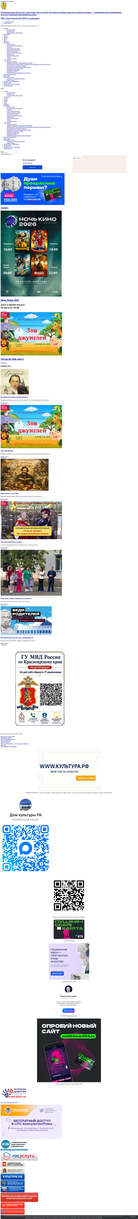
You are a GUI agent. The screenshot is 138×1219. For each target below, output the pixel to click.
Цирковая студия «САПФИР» (12, 84)
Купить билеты (8, 86)
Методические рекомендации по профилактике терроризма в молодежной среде (29, 64)
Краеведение (10, 54)
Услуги (6, 35)
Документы (7, 34)
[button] (69, 88)
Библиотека (7, 43)
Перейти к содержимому (7, 1)
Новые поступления (12, 51)
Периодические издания (13, 50)
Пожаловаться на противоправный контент (19, 67)
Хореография (7, 83)
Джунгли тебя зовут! (12, 358)
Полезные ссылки (12, 58)
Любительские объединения (14, 33)
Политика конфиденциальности (9, 1102)
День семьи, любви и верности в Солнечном (16, 598)
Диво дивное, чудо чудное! (10, 493)
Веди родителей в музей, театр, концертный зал (17, 637)
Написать (32, 167)
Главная (6, 28)
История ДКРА (11, 30)
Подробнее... (4, 311)
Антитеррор (7, 60)
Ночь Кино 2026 (10, 300)
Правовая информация (13, 70)
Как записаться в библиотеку (15, 45)
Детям (8, 57)
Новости (6, 41)
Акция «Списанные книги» (14, 53)
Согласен (133, 1216)
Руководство (10, 31)
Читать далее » (5, 402)
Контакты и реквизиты (10, 74)
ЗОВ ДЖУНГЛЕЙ (7, 451)
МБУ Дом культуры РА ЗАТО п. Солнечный (20, 18)
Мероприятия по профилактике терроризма (19, 73)
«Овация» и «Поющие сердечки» (16, 78)
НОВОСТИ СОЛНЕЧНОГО (11, 81)
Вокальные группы (9, 77)
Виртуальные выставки (13, 48)
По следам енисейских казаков (11, 542)
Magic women (10, 80)
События (9, 47)
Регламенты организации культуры (16, 65)
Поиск (2, 152)
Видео (5, 38)
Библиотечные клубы (13, 55)
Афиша (6, 37)
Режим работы (11, 44)
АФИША (4, 208)
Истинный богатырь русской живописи (14, 397)
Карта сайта (7, 75)
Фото (5, 40)
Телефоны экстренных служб (15, 68)
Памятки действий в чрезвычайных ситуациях (20, 63)
